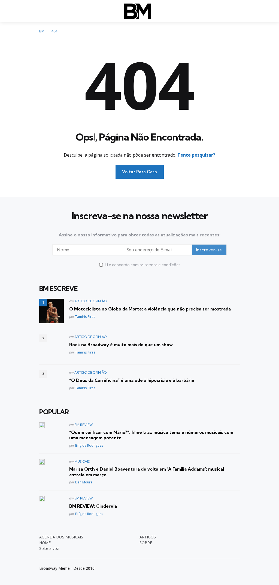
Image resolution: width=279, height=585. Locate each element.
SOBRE (146, 542)
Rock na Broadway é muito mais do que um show (121, 344)
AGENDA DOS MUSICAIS (61, 537)
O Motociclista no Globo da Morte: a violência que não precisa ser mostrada (150, 309)
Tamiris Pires (85, 316)
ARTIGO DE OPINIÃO (90, 301)
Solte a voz (49, 548)
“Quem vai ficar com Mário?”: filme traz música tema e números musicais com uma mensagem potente (151, 435)
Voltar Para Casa (139, 171)
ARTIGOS (148, 537)
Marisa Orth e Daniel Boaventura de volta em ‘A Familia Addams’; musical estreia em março (146, 471)
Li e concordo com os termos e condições (142, 264)
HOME (45, 542)
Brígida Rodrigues (89, 445)
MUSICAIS (82, 461)
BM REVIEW (83, 425)
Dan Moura (83, 482)
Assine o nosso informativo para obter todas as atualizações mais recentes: (139, 234)
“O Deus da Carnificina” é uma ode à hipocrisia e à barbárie (131, 380)
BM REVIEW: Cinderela (93, 506)
